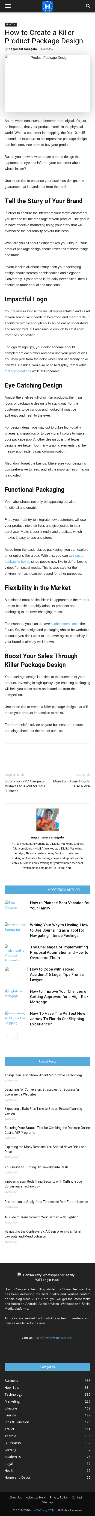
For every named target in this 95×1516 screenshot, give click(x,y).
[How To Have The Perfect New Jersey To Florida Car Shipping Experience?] (16, 1019)
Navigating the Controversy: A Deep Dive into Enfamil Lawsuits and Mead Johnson (43, 1234)
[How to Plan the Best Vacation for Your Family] (16, 908)
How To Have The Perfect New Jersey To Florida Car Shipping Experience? (57, 1018)
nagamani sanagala (23, 48)
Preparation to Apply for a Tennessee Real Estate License (46, 1202)
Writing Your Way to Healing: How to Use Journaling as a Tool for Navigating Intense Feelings (59, 930)
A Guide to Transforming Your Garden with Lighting (41, 1217)
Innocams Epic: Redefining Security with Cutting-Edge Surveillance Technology (43, 1184)
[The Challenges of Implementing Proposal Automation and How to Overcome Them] (16, 954)
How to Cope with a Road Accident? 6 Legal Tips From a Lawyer (57, 974)
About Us (15, 1497)
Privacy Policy (59, 1497)
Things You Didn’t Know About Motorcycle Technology (44, 1075)
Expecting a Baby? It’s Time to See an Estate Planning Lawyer (43, 1111)
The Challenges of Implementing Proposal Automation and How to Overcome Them (59, 952)
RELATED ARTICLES (29, 889)
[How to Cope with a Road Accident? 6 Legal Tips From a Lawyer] (16, 975)
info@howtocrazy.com (56, 1337)
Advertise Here (36, 1497)
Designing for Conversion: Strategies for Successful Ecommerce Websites (42, 1092)
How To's (10, 24)
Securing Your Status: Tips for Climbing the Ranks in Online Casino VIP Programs (47, 1130)
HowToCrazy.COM (42, 1510)
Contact (77, 1497)
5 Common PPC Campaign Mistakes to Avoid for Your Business (25, 786)
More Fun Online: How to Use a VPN (71, 783)
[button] (88, 6)
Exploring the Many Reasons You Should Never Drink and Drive (45, 1149)
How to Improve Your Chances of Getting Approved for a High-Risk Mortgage (59, 996)
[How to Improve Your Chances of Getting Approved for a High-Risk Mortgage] (16, 997)
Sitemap (47, 1502)
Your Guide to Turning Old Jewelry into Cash (36, 1167)
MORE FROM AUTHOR (64, 889)
